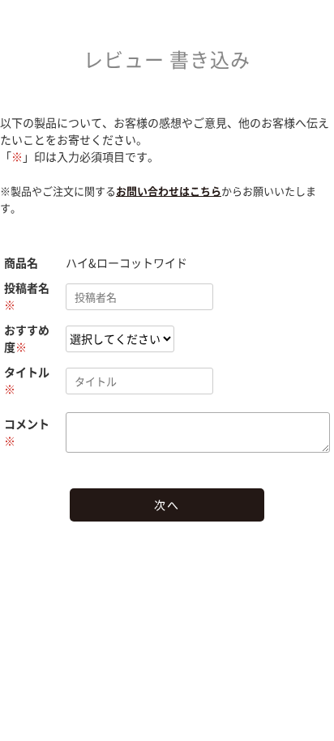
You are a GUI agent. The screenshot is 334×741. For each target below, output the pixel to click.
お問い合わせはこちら (168, 190)
